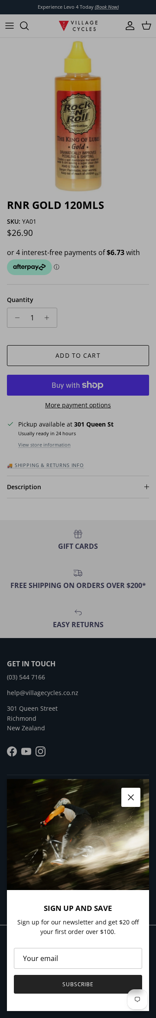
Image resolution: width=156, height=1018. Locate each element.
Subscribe (78, 984)
